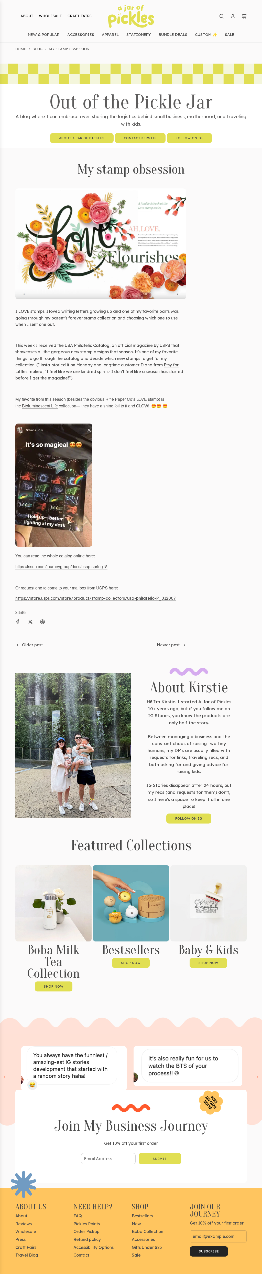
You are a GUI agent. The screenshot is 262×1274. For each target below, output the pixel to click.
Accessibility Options (93, 1247)
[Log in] (232, 16)
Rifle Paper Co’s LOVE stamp (132, 399)
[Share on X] (30, 622)
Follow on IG (189, 138)
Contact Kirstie (140, 138)
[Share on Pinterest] (42, 622)
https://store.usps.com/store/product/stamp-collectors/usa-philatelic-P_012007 (95, 598)
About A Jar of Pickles (82, 138)
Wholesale (50, 16)
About (26, 16)
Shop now (53, 986)
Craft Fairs (80, 16)
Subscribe (209, 1251)
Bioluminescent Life (40, 406)
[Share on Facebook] (18, 622)
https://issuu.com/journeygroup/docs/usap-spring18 (61, 566)
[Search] (221, 16)
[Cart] (244, 16)
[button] (8, 1077)
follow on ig (188, 818)
